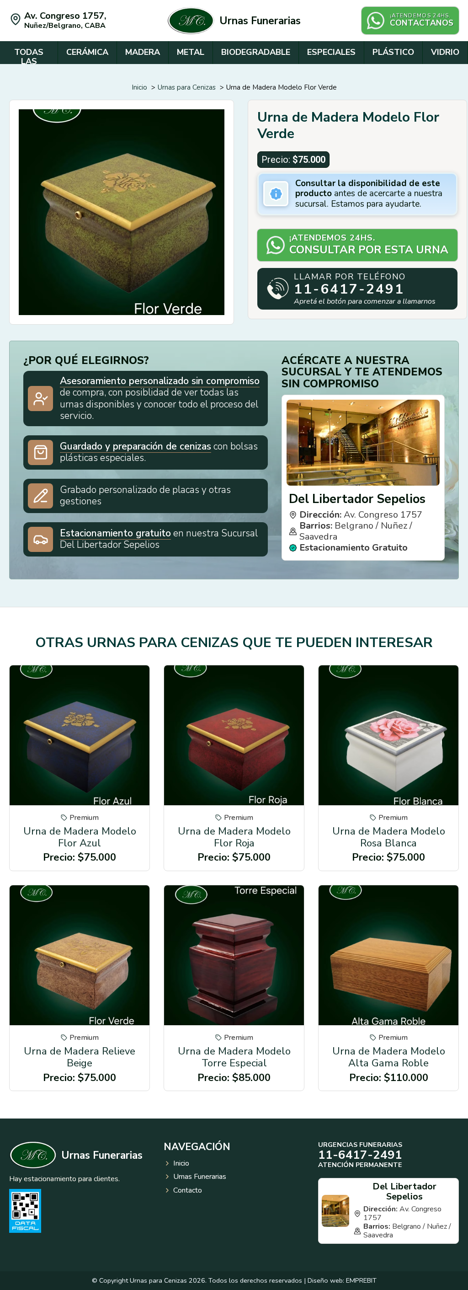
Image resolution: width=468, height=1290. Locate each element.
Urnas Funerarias (260, 21)
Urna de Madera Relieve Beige (79, 1057)
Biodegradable (255, 52)
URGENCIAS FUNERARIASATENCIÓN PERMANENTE (360, 1154)
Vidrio (445, 52)
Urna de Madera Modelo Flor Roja (234, 837)
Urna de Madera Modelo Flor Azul (79, 837)
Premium (84, 818)
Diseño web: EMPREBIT (342, 1280)
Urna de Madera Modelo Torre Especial (234, 1057)
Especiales (331, 52)
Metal (190, 52)
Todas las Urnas (28, 61)
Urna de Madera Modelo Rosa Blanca (388, 837)
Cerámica (87, 52)
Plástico (393, 52)
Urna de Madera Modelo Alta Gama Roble (388, 1057)
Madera (142, 52)
